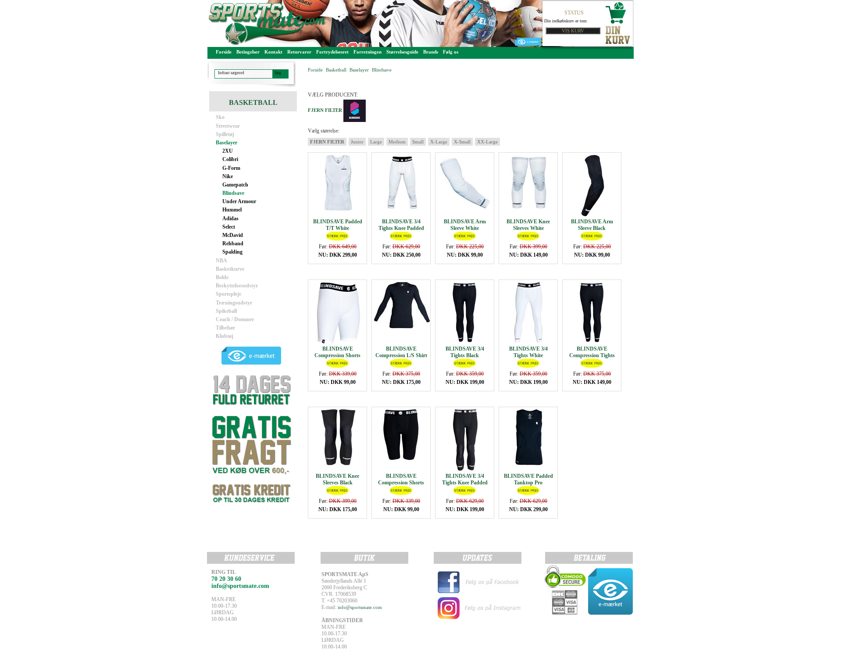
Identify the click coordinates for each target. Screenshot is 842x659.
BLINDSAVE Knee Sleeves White (528, 224)
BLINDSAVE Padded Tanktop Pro (528, 479)
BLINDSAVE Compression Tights (592, 352)
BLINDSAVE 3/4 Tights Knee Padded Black (465, 482)
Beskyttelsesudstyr (237, 286)
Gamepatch (235, 185)
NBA (221, 261)
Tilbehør (225, 328)
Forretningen (367, 51)
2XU (227, 151)
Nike (227, 176)
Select (228, 227)
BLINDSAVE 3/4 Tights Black (465, 352)
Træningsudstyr (234, 303)
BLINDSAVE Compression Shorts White (337, 355)
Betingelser (248, 51)
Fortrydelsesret (332, 51)
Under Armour (239, 201)
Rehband (232, 243)
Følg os (450, 51)
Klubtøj (224, 336)
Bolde (222, 277)
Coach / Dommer (235, 319)
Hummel (232, 210)
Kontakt (273, 51)
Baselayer (226, 143)
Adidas (230, 218)
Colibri (230, 159)
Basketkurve (230, 269)
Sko (220, 117)
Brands (430, 51)
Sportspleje (228, 294)
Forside (224, 51)
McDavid (232, 235)
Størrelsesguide (402, 51)
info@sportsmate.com (360, 607)
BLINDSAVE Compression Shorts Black (401, 482)
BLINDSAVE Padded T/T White (337, 224)
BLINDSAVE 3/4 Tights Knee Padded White (401, 228)
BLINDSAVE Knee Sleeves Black (337, 479)
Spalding (232, 252)
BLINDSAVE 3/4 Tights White (528, 352)
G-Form (231, 168)
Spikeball (226, 311)
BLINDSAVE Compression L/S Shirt (401, 352)
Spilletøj (225, 134)
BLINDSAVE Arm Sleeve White (465, 224)
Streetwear (228, 126)
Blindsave (233, 193)
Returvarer (299, 51)
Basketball (336, 69)
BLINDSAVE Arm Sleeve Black (592, 224)
